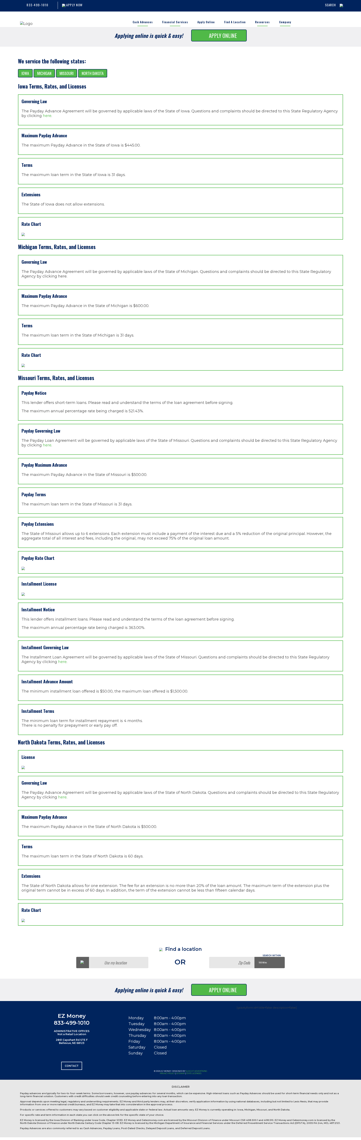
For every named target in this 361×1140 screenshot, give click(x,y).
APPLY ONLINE (223, 35)
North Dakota (93, 73)
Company (285, 22)
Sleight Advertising (196, 1071)
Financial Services (175, 22)
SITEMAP (180, 1073)
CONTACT (72, 1065)
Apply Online (206, 22)
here (47, 115)
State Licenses (193, 1073)
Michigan (44, 73)
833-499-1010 (37, 5)
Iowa (25, 73)
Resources (262, 22)
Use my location (115, 962)
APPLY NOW (74, 5)
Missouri (67, 73)
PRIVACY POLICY (167, 1073)
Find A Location (235, 22)
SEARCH (330, 5)
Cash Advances (143, 22)
